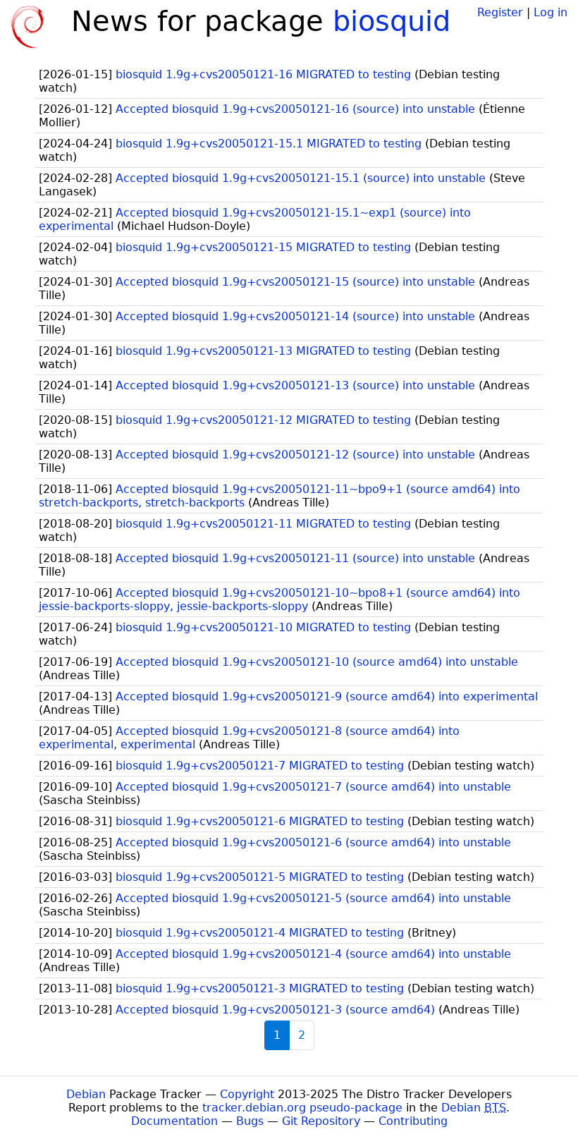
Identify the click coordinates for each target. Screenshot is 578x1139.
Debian (86, 1094)
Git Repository (321, 1121)
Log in (550, 12)
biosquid (391, 21)
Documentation (174, 1121)
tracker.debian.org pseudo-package (302, 1107)
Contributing (413, 1121)
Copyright (247, 1094)
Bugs (250, 1121)
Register (500, 12)
